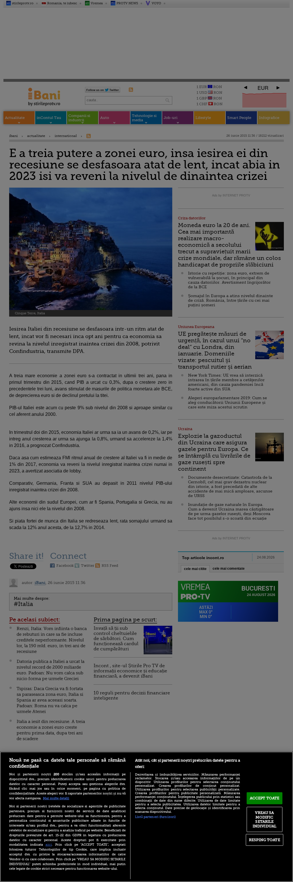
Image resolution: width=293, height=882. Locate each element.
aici (48, 845)
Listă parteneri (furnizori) (155, 817)
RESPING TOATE (264, 840)
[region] (146, 817)
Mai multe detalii (56, 798)
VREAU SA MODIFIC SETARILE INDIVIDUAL (264, 819)
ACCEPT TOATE (265, 798)
